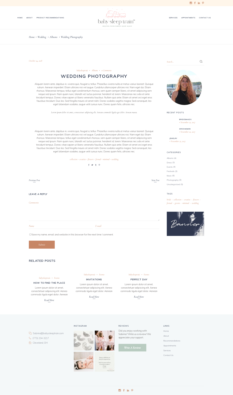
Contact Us (168, 355)
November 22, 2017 (187, 122)
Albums (53, 37)
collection (73, 159)
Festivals (170, 171)
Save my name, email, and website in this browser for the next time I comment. (72, 234)
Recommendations (171, 341)
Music (169, 176)
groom (177, 203)
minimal (106, 159)
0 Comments (107, 70)
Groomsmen (185, 129)
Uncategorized (173, 184)
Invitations (94, 279)
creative (82, 159)
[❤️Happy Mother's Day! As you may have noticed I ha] (104, 340)
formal (98, 159)
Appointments (169, 345)
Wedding (41, 37)
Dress (169, 162)
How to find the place (49, 282)
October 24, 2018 (35, 60)
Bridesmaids (185, 119)
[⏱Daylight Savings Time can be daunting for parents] (83, 362)
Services (167, 350)
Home (32, 37)
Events (56, 277)
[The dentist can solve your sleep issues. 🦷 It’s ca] (83, 340)
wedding (115, 159)
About (166, 336)
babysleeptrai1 (82, 70)
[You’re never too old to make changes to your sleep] (104, 362)
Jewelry (173, 138)
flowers (91, 159)
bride (169, 199)
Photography (173, 180)
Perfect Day (139, 279)
